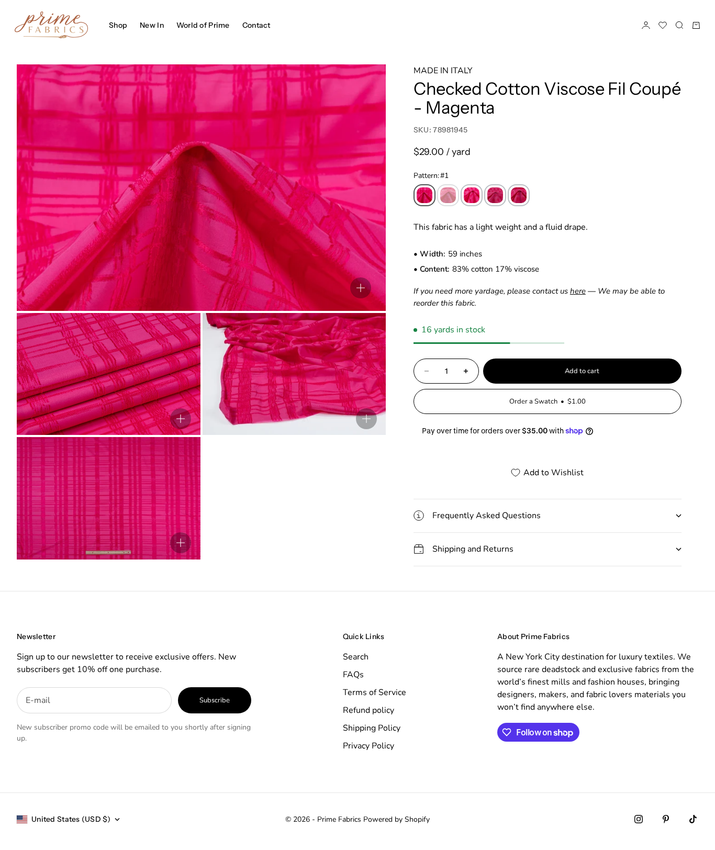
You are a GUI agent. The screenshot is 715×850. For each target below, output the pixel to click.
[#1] (424, 195)
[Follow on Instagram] (638, 819)
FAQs (353, 674)
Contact (256, 25)
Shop (118, 25)
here (578, 291)
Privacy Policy (368, 746)
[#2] (448, 195)
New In (152, 25)
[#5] (519, 195)
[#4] (495, 195)
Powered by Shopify (396, 819)
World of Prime (203, 25)
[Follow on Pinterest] (666, 819)
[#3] (472, 195)
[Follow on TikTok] (693, 819)
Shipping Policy (371, 728)
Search (355, 657)
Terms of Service (374, 692)
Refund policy (368, 710)
